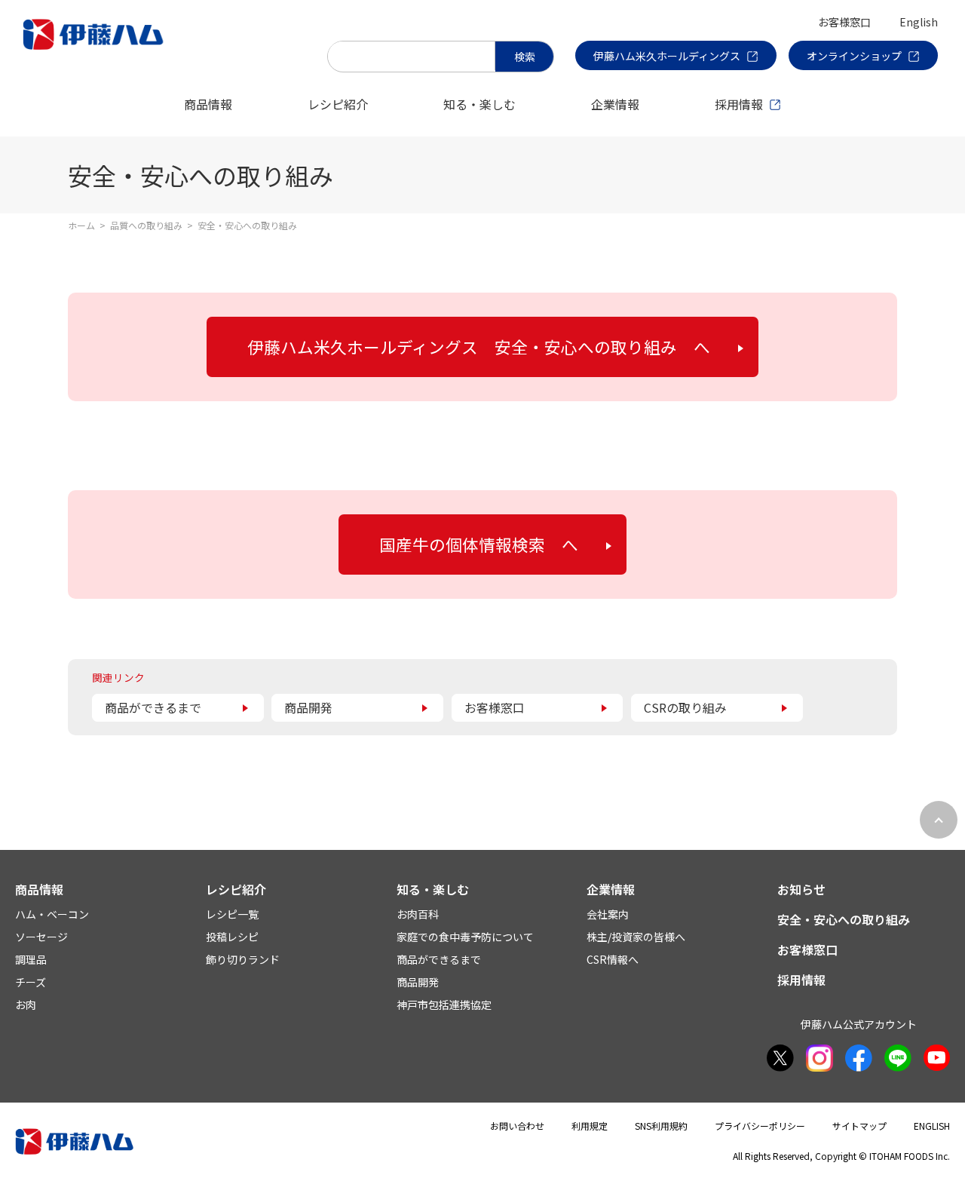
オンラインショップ (854, 55)
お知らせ (801, 889)
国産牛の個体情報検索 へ (478, 544)
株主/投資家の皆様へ (636, 936)
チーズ (30, 981)
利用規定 (589, 1125)
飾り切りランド (243, 959)
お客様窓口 (844, 21)
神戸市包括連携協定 (444, 1004)
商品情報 (208, 104)
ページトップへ (938, 820)
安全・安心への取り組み (843, 919)
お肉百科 (418, 914)
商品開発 (308, 707)
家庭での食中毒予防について (465, 936)
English (918, 21)
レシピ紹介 (338, 104)
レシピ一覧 (232, 914)
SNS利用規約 (661, 1125)
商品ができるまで (153, 707)
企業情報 (615, 104)
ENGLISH (932, 1125)
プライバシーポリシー (760, 1125)
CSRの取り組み (685, 707)
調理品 (31, 959)
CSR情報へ (613, 959)
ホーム (81, 225)
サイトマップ (859, 1125)
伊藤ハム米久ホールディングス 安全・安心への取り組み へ (478, 346)
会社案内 (608, 914)
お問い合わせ (517, 1125)
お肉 (25, 1004)
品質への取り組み (146, 225)
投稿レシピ (232, 936)
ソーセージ (41, 936)
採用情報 (739, 104)
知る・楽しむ (479, 104)
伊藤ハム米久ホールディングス (666, 55)
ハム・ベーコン (52, 914)
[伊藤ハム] (96, 49)
